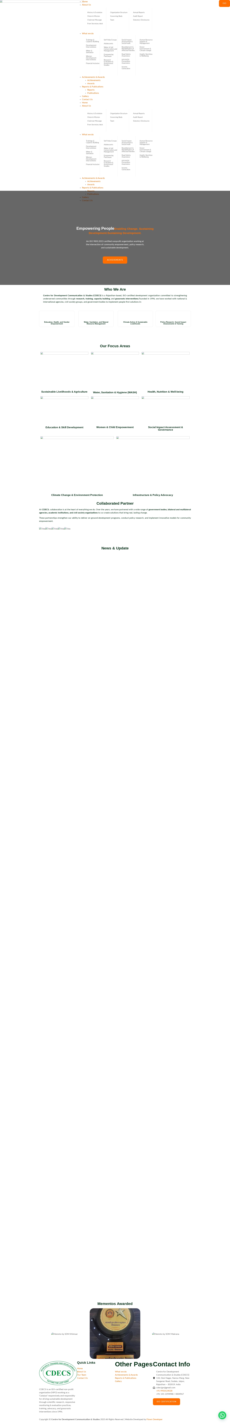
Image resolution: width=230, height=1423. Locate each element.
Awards (91, 184)
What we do (88, 134)
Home (85, 103)
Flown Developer (155, 1419)
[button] (222, 1415)
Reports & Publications (92, 188)
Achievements (93, 181)
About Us (86, 106)
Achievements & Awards (93, 178)
